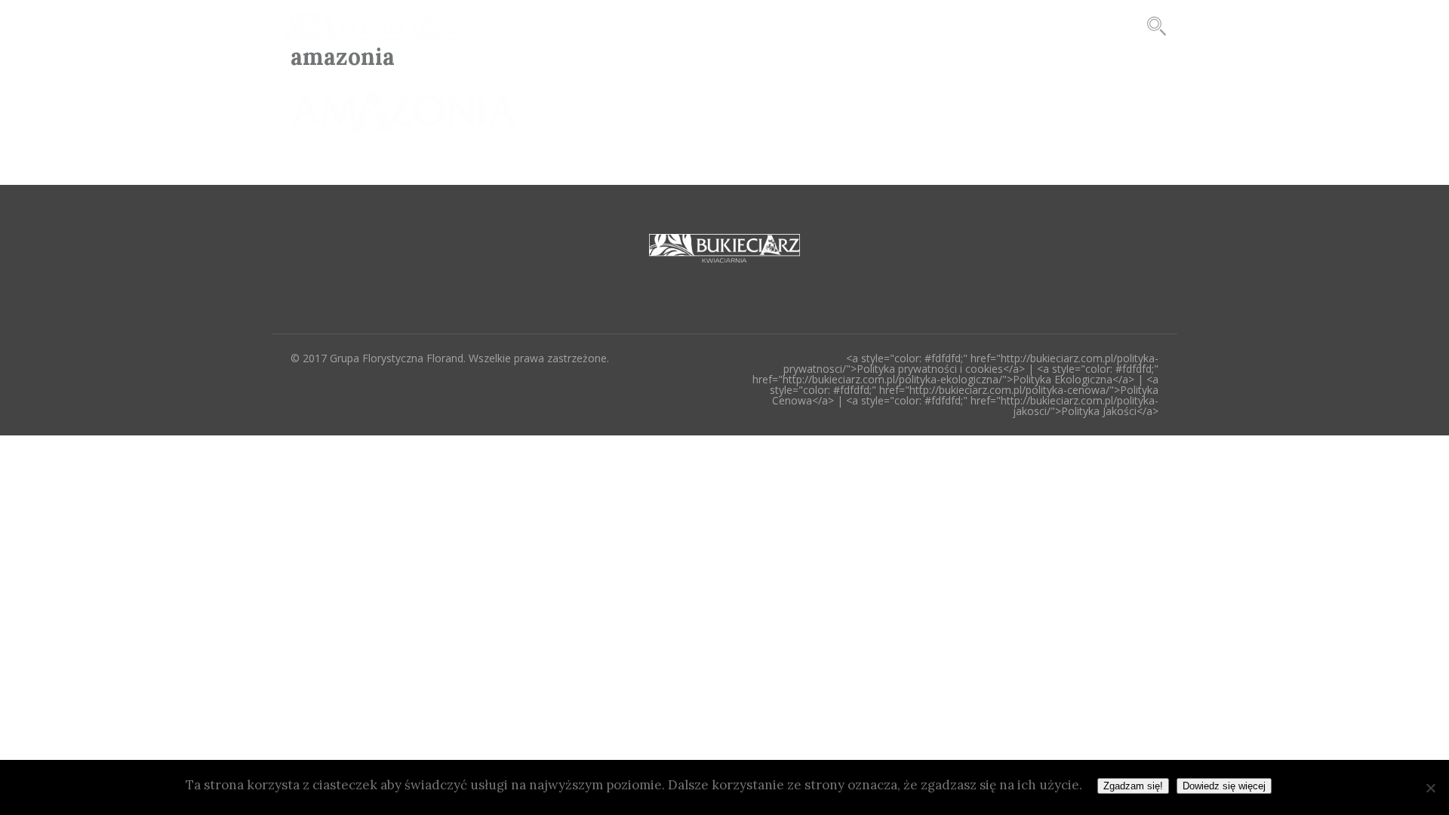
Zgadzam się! (1133, 786)
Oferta (834, 25)
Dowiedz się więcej (1224, 786)
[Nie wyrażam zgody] (1430, 787)
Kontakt (995, 25)
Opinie (913, 25)
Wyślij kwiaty (1095, 25)
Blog (762, 25)
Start (694, 25)
